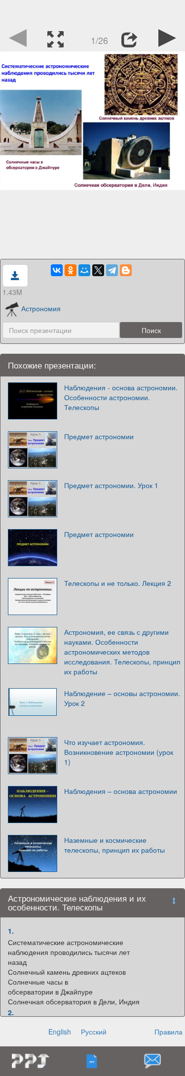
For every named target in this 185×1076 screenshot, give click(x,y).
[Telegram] (112, 270)
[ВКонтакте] (57, 270)
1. (11, 931)
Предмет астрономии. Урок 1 (111, 485)
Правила (168, 1031)
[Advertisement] (93, 12)
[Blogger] (126, 270)
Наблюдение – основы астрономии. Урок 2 (122, 698)
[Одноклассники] (70, 270)
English (59, 1031)
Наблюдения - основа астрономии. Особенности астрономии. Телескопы (121, 397)
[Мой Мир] (84, 270)
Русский (94, 1031)
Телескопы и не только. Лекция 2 (117, 583)
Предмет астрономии (99, 436)
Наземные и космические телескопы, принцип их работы (114, 845)
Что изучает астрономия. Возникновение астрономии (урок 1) (118, 752)
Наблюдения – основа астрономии (120, 791)
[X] (98, 270)
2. (11, 1012)
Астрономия (41, 308)
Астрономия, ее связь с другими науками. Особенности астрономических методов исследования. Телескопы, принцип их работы (122, 651)
